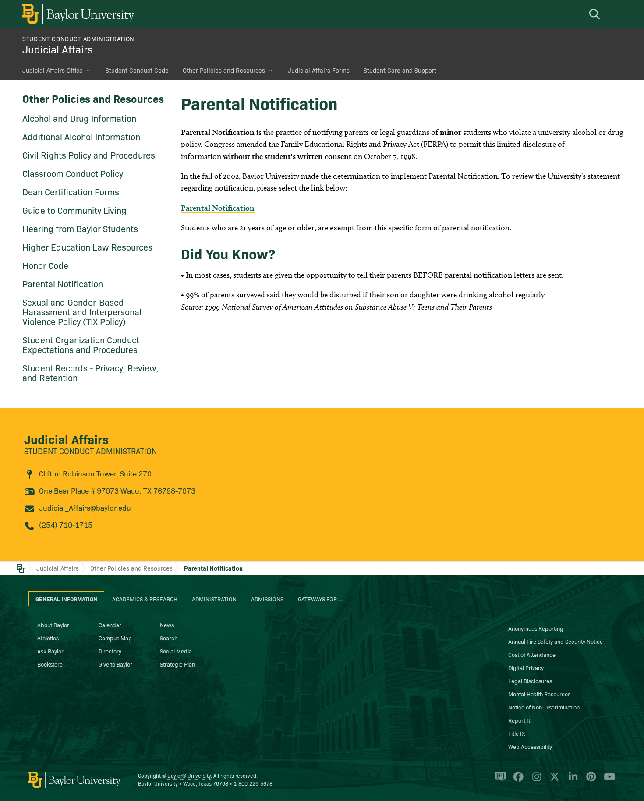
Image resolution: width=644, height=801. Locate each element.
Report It (519, 720)
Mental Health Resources (539, 694)
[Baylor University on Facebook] (517, 780)
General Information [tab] (66, 599)
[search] (596, 14)
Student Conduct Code (137, 70)
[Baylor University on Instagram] (535, 780)
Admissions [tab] (267, 599)
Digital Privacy (526, 667)
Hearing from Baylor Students (80, 228)
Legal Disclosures (530, 681)
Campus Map (115, 638)
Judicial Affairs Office (52, 70)
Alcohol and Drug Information (79, 118)
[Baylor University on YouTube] (607, 780)
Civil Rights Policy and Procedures (88, 154)
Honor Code (45, 265)
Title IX (516, 733)
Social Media (176, 651)
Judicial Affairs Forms (319, 70)
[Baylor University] (76, 14)
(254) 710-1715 (65, 524)
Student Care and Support (400, 70)
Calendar (110, 624)
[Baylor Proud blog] (499, 780)
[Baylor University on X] (553, 780)
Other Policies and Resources (224, 70)
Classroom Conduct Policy (72, 173)
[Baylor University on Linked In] (571, 780)
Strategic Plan (177, 664)
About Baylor (53, 624)
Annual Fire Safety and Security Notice (555, 641)
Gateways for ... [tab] (320, 599)
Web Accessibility (530, 746)
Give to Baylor (115, 664)
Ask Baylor (50, 651)
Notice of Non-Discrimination (544, 707)
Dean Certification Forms (70, 191)
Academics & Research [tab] (144, 599)
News (167, 624)
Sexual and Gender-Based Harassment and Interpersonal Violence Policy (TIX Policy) (82, 311)
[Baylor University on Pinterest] (589, 780)
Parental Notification (62, 283)
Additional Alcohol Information (81, 136)
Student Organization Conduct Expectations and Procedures (80, 344)
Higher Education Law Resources (87, 246)
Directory (110, 651)
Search (168, 638)
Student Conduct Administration (78, 38)
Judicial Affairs (57, 49)
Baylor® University (189, 775)
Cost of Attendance (532, 654)
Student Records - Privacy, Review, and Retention (90, 372)
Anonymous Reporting (535, 628)
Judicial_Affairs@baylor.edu (85, 507)
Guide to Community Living (74, 210)
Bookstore (50, 664)
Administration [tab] (214, 599)
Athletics (48, 638)
